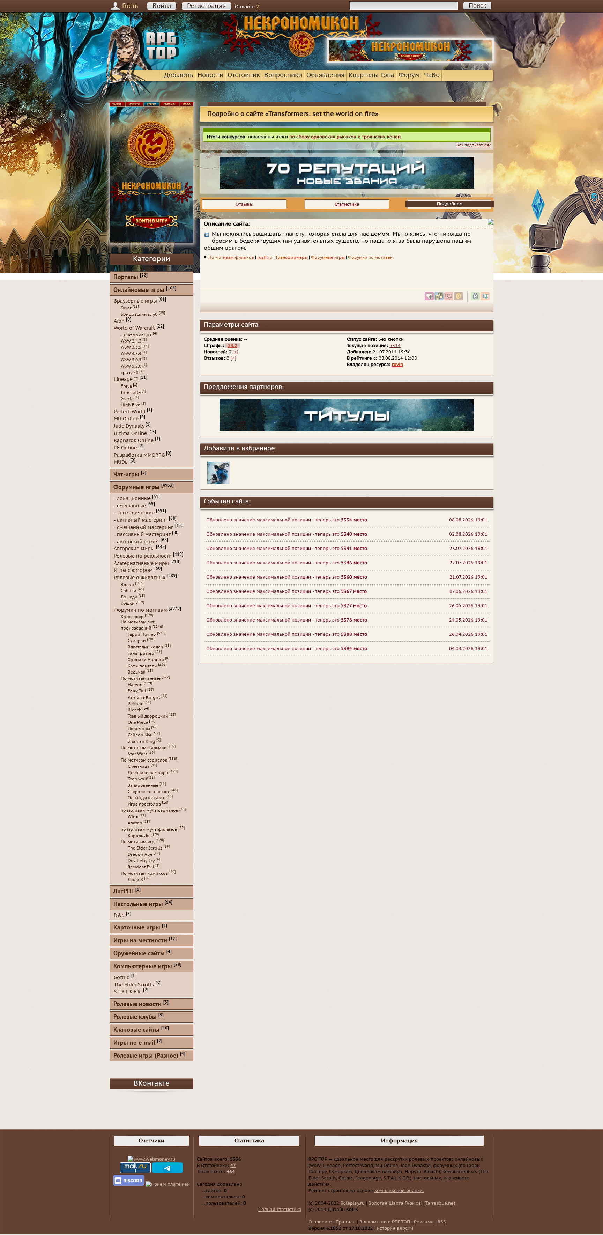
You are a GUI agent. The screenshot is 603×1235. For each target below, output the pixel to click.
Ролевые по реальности (143, 556)
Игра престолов (144, 804)
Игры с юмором (133, 570)
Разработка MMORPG (139, 455)
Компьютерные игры (142, 967)
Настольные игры (138, 904)
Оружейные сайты (139, 954)
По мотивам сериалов (144, 760)
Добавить (178, 75)
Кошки (128, 603)
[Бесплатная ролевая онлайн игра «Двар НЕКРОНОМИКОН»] (410, 61)
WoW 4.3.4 (131, 353)
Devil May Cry (141, 860)
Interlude (131, 392)
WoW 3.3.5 (131, 347)
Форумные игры (328, 257)
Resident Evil (141, 867)
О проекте (320, 1222)
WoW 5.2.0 (131, 366)
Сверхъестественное (149, 791)
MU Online (126, 419)
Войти (161, 6)
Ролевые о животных (139, 578)
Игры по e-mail (134, 1043)
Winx (133, 816)
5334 (395, 345)
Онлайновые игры (138, 290)
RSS (442, 1222)
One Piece (138, 722)
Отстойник (244, 75)
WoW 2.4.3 (131, 341)
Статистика (347, 204)
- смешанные (130, 505)
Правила (346, 1222)
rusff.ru (264, 257)
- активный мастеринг (141, 520)
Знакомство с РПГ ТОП (384, 1222)
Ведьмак (137, 672)
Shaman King (141, 741)
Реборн (135, 703)
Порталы (125, 277)
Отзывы (244, 204)
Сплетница (139, 766)
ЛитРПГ (123, 892)
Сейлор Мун (140, 735)
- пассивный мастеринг (142, 534)
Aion (119, 321)
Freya (126, 386)
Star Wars (137, 753)
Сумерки (137, 640)
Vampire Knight (144, 697)
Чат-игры (126, 475)
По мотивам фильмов (231, 257)
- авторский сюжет (136, 541)
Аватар (135, 823)
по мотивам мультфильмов (149, 829)
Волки (127, 584)
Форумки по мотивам (370, 257)
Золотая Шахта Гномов (394, 1203)
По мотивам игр (138, 841)
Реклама (424, 1222)
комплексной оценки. (399, 1190)
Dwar (126, 308)
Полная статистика (280, 1209)
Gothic (121, 977)
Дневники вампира (148, 772)
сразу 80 (129, 372)
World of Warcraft (134, 328)
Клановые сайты (136, 1030)
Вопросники (283, 75)
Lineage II (126, 379)
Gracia (127, 398)
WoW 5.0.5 (131, 360)
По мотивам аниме (141, 678)
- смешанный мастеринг (143, 527)
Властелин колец (145, 647)
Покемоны (139, 728)
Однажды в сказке (146, 797)
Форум (409, 75)
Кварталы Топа (371, 75)
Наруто (135, 684)
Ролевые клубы (135, 1017)
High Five (130, 405)
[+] (235, 351)
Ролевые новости (137, 1004)
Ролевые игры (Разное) (145, 1056)
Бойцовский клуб (139, 314)
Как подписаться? (474, 145)
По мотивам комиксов (144, 873)
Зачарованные (143, 785)
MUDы (121, 462)
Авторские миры (134, 549)
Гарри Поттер (142, 634)
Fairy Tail (137, 691)
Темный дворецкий (148, 716)
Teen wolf (137, 779)
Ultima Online (130, 433)
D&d (119, 915)
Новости (210, 75)
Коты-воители (142, 665)
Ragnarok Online (134, 440)
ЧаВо (432, 75)
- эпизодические (134, 513)
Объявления (325, 75)
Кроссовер (132, 616)
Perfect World (130, 411)
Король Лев (140, 835)
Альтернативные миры (141, 563)
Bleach (135, 709)
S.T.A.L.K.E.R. (128, 992)
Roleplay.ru (353, 1203)
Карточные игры (136, 928)
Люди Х (135, 879)
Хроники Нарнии (146, 659)
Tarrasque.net (440, 1203)
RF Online (125, 448)
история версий (395, 1228)
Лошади (129, 597)
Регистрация (206, 6)
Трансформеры (291, 257)
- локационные (132, 498)
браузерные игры (135, 301)
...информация (136, 334)
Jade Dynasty (129, 426)
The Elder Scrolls (145, 848)
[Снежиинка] (218, 482)
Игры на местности (140, 941)
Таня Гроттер (141, 653)
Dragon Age (140, 854)
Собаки (128, 590)
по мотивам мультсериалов (149, 810)
